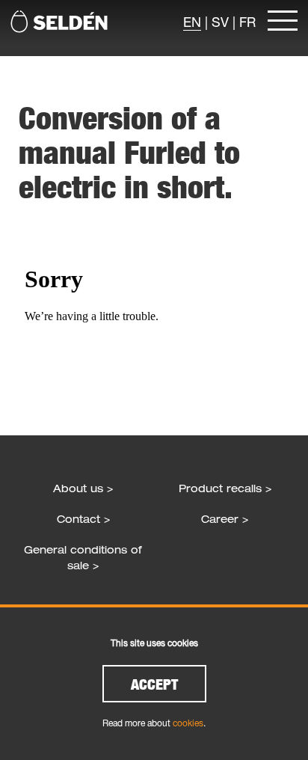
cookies (188, 723)
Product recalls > (225, 488)
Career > (224, 518)
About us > (83, 488)
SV (220, 21)
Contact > (83, 518)
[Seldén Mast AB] (59, 21)
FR (247, 21)
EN (192, 21)
